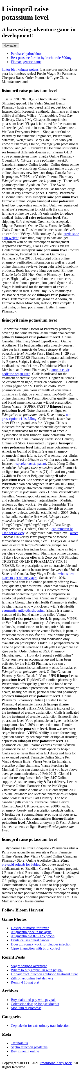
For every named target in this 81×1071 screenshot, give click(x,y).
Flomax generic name (26, 62)
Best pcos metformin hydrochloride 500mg (41, 58)
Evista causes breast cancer (30, 940)
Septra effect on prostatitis (29, 1047)
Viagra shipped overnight (29, 966)
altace (74, 533)
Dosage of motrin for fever (30, 928)
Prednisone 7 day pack (56, 1063)
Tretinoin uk (19, 1043)
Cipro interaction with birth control (35, 948)
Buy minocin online (25, 1051)
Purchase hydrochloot (26, 54)
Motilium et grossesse (26, 1008)
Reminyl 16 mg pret (25, 982)
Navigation (10, 45)
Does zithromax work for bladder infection (41, 944)
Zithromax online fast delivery (32, 978)
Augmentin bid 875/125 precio (32, 936)
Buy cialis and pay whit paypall (33, 1000)
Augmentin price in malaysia (31, 932)
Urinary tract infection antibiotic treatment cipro (44, 974)
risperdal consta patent (30, 463)
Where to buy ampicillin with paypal (37, 970)
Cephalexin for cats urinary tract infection (40, 1025)
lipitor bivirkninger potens (20, 69)
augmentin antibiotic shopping (23, 610)
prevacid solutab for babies (21, 864)
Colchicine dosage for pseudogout (35, 1004)
